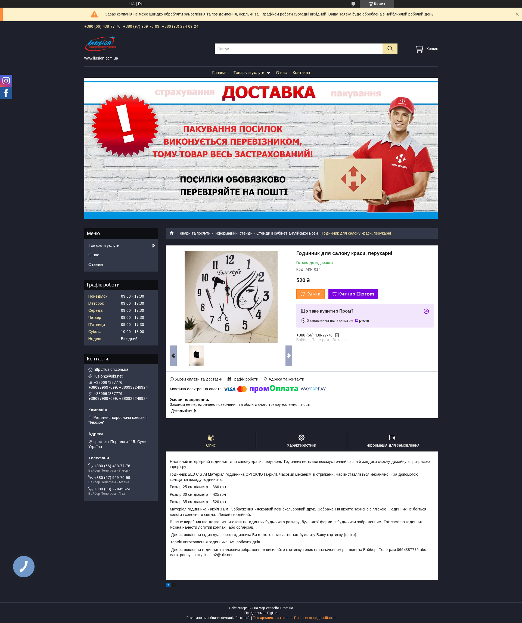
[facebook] (168, 586)
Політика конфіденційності (314, 618)
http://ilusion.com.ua (111, 369)
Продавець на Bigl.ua (261, 613)
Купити (313, 294)
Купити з (346, 294)
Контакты (301, 72)
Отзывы (95, 264)
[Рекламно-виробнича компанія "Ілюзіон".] (146, 44)
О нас (281, 72)
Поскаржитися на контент (272, 618)
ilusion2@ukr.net (108, 376)
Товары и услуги (248, 72)
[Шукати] (390, 48)
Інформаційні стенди (234, 233)
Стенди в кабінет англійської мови (287, 233)
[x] (174, 586)
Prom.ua (286, 608)
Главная (220, 72)
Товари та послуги (194, 233)
